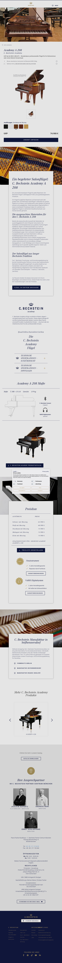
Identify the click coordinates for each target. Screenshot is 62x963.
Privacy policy (45, 471)
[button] (15, 471)
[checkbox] (14, 481)
